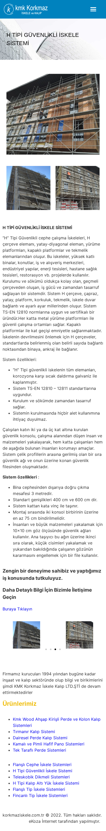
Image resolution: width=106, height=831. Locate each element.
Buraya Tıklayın (17, 608)
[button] (93, 9)
